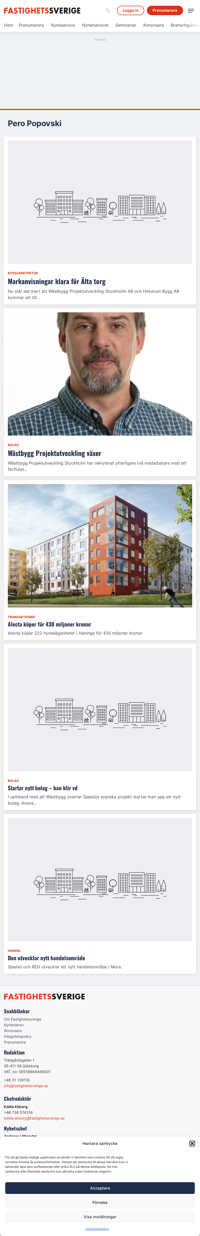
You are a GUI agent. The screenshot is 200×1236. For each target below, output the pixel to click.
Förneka (100, 1202)
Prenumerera (31, 25)
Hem (8, 25)
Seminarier (125, 25)
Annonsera (153, 25)
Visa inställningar (100, 1216)
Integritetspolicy (97, 1229)
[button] (192, 1143)
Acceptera (100, 1188)
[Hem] (43, 11)
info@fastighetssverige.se (26, 1085)
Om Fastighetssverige (22, 1019)
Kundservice (63, 25)
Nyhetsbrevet (95, 25)
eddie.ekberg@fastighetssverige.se (34, 1118)
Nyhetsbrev (14, 1025)
